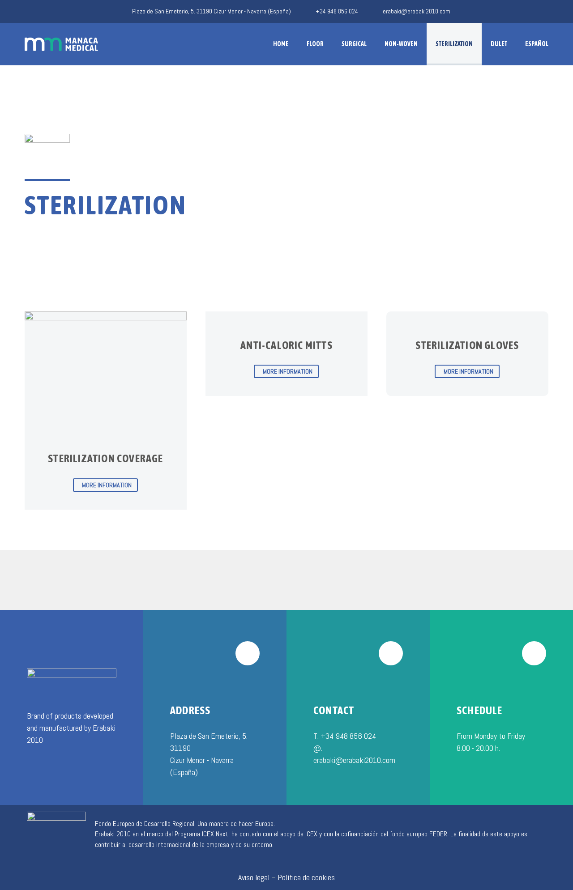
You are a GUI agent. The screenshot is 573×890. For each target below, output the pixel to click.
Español (536, 43)
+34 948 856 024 (337, 11)
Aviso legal (253, 877)
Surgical (354, 43)
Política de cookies (306, 877)
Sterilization (454, 43)
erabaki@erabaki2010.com (416, 11)
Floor (315, 43)
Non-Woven (401, 43)
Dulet (499, 43)
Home (281, 43)
